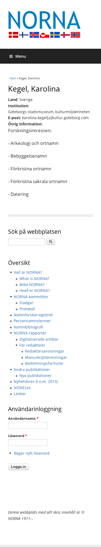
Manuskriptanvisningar (46, 357)
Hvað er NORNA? (34, 290)
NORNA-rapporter (30, 333)
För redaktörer (32, 345)
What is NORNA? (34, 278)
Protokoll (27, 308)
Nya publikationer (35, 375)
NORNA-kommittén (31, 296)
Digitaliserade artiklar (38, 339)
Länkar (20, 393)
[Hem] (50, 24)
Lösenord (17, 435)
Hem (12, 78)
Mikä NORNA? (31, 284)
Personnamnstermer (32, 320)
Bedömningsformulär (44, 363)
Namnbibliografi (28, 327)
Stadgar (26, 302)
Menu (20, 56)
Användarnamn (23, 418)
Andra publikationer (32, 369)
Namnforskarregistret (33, 314)
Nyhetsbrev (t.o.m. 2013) (36, 381)
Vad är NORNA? (28, 272)
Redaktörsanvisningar (44, 351)
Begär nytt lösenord (32, 453)
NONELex (22, 387)
